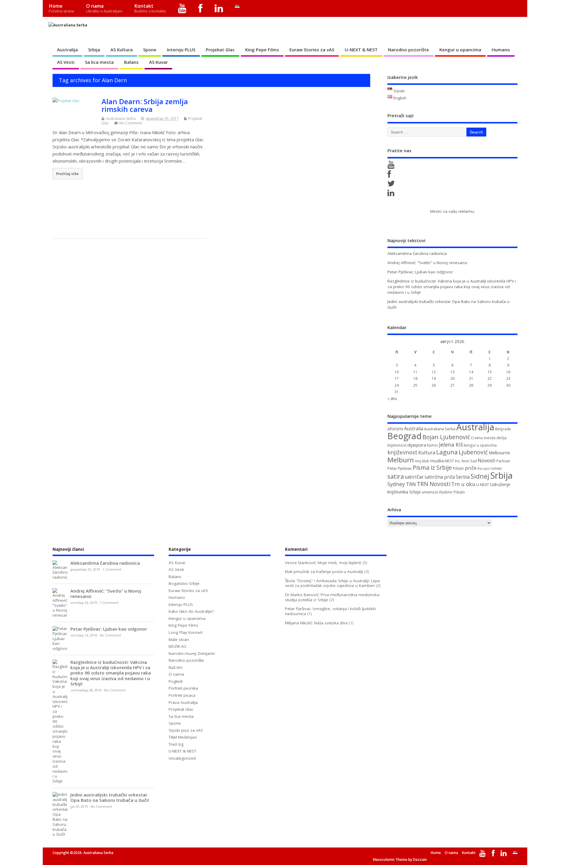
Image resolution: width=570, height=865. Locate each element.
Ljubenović (473, 452)
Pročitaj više (67, 173)
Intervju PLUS (181, 50)
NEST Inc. (453, 461)
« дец (392, 398)
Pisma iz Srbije (432, 468)
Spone (149, 50)
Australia (413, 428)
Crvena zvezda (483, 437)
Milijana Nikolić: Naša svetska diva (316, 623)
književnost (402, 452)
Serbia (463, 477)
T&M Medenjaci (183, 737)
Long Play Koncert (185, 632)
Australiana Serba (121, 118)
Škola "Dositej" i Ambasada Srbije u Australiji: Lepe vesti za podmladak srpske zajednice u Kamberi (332, 583)
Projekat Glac (220, 50)
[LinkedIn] (219, 8)
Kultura (426, 452)
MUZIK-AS (177, 646)
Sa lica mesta (99, 62)
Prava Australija (183, 702)
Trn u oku (463, 484)
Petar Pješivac (399, 468)
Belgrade (503, 428)
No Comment (130, 123)
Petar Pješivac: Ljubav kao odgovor (420, 271)
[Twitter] (392, 185)
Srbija (94, 50)
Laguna (447, 452)
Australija (67, 50)
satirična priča (440, 477)
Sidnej (480, 476)
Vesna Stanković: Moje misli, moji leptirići (323, 562)
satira (395, 476)
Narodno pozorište (408, 50)
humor (432, 445)
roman (496, 468)
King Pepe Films (262, 50)
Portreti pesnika (183, 688)
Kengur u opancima (460, 50)
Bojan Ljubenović (446, 437)
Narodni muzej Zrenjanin (192, 653)
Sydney (396, 484)
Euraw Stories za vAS (311, 50)
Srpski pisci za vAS (186, 730)
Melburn (400, 459)
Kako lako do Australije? (191, 611)
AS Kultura (121, 50)
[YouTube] (182, 8)
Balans (131, 62)
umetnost (430, 492)
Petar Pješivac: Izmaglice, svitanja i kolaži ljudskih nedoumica (330, 611)
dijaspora (416, 445)
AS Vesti (66, 62)
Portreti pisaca (182, 695)
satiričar (414, 476)
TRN (411, 484)
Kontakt (150, 8)
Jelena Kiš (451, 444)
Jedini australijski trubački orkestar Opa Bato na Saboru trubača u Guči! (109, 797)
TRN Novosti (433, 484)
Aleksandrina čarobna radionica (417, 253)
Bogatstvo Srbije (184, 583)
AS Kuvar (158, 62)
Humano (501, 50)
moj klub (422, 461)
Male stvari (179, 639)
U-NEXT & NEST (361, 50)
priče (470, 468)
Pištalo (458, 468)
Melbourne (499, 452)
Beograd (404, 436)
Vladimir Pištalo (452, 492)
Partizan (503, 461)
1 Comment (112, 569)
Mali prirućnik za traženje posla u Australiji (324, 571)
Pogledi (176, 681)
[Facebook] (200, 8)
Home (61, 8)
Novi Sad (469, 461)
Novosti (486, 460)
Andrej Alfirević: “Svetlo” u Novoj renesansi (427, 262)
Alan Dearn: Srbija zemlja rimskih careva (145, 105)
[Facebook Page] (390, 175)
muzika (437, 461)
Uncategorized (182, 758)
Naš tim (176, 667)
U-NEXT (482, 484)
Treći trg (176, 744)
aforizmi (395, 428)
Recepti (483, 468)
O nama (104, 8)
